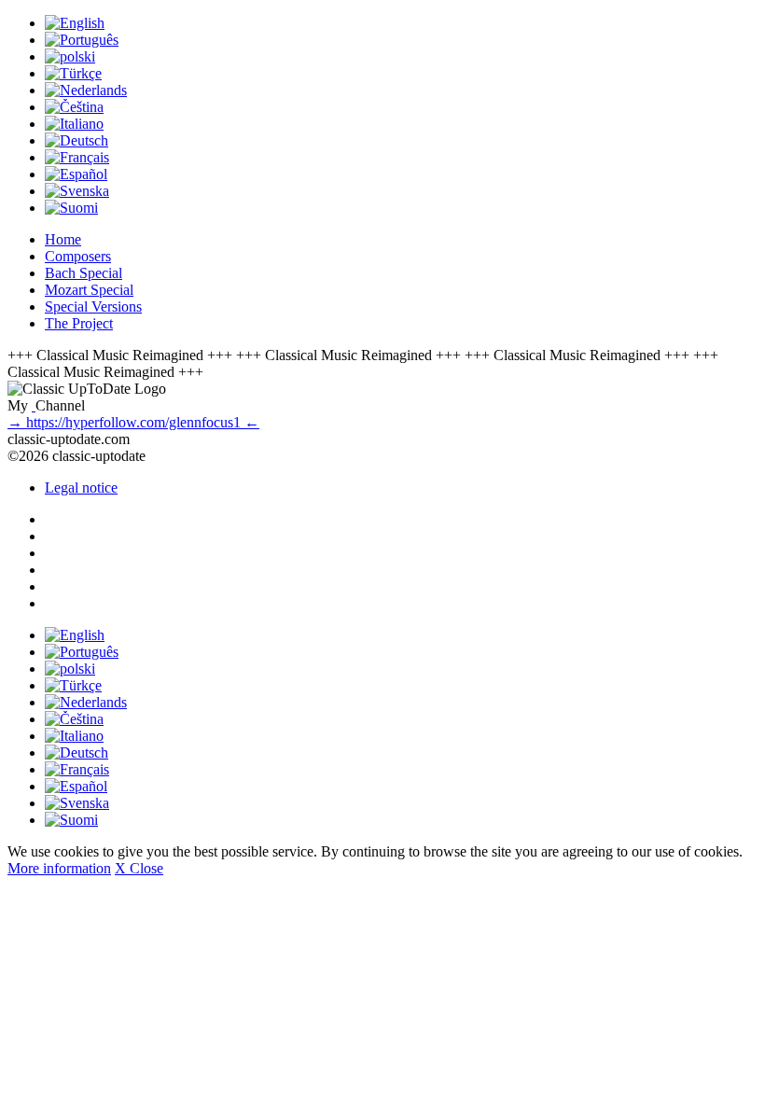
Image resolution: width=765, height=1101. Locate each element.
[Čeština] (74, 107)
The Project (79, 323)
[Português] (81, 40)
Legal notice (81, 487)
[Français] (77, 157)
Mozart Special (89, 290)
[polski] (70, 56)
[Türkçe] (73, 73)
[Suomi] (71, 208)
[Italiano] (74, 124)
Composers (78, 256)
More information (59, 868)
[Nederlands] (86, 90)
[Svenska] (77, 191)
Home (63, 239)
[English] (74, 23)
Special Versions (93, 306)
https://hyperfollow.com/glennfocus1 (133, 422)
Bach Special (83, 273)
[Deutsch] (76, 140)
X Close (139, 868)
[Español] (76, 174)
